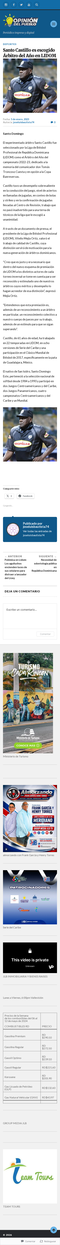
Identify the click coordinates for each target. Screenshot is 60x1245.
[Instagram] (6, 5)
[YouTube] (29, 5)
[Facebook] (14, 5)
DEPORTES (9, 44)
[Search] (37, 5)
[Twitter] (21, 5)
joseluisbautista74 (23, 122)
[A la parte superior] (53, 1230)
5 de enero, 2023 (20, 119)
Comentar (45, 634)
